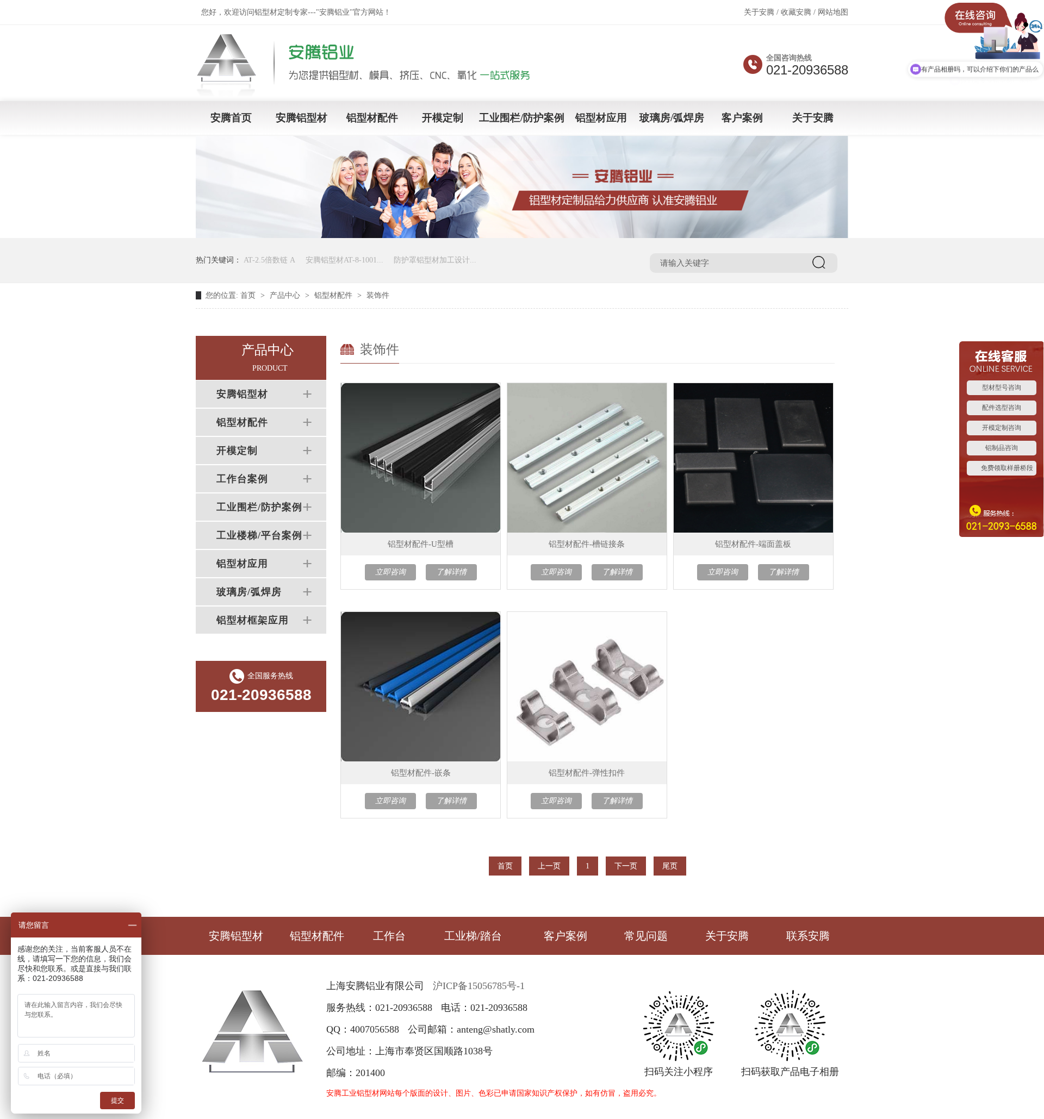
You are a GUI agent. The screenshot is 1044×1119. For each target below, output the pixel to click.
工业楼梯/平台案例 (259, 535)
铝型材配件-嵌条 (421, 772)
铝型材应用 (601, 117)
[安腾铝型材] (370, 92)
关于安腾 (759, 12)
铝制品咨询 (1001, 448)
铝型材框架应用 (252, 620)
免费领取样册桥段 (1007, 468)
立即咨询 (390, 572)
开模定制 (442, 117)
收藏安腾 (796, 12)
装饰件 (377, 295)
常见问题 (646, 936)
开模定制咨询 (1001, 428)
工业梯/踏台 (473, 936)
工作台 (389, 936)
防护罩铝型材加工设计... (435, 260)
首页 (248, 295)
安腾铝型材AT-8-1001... (344, 260)
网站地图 (833, 12)
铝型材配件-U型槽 (420, 544)
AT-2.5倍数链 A (269, 260)
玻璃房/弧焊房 (671, 117)
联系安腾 (808, 936)
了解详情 (451, 572)
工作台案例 (242, 478)
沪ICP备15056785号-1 (479, 985)
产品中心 (285, 295)
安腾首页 (231, 117)
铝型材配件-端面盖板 (753, 544)
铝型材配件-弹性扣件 (587, 772)
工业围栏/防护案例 (521, 117)
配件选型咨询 (1001, 407)
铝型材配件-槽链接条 (587, 544)
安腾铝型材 (301, 117)
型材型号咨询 (1001, 387)
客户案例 (742, 117)
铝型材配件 (372, 117)
